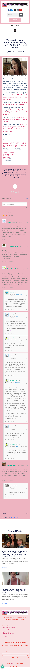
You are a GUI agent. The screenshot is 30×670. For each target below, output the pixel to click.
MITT (18, 175)
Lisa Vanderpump (9, 174)
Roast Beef (17, 316)
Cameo (14, 169)
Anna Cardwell (8, 169)
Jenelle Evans (23, 169)
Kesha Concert (18, 294)
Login (26, 198)
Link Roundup (7, 172)
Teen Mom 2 (20, 53)
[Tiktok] (18, 10)
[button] (15, 30)
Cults (18, 169)
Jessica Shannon (8, 170)
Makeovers (17, 174)
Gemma (16, 340)
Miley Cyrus (13, 175)
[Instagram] (15, 10)
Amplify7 (12, 663)
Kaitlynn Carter (16, 170)
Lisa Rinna (24, 172)
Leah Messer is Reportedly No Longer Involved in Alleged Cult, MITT (15, 119)
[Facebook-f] (10, 666)
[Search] (21, 15)
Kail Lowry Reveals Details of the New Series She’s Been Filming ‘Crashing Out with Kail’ (15, 590)
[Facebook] (9, 10)
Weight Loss (16, 177)
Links (20, 172)
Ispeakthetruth (18, 487)
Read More (4, 567)
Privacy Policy (8, 636)
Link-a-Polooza (12, 53)
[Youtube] (20, 10)
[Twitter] (12, 10)
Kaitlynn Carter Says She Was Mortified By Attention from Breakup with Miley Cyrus (15, 112)
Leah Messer (24, 170)
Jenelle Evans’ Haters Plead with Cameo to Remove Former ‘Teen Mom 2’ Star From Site (15, 97)
